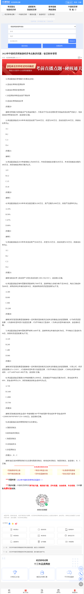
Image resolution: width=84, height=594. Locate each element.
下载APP (69, 2)
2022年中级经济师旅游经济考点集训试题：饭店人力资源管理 (24, 547)
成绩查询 (31, 7)
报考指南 (52, 7)
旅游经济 (42, 14)
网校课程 (52, 10)
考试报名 (11, 7)
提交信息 (25, 46)
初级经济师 (11, 10)
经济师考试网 (15, 2)
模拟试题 (33, 14)
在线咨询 (59, 46)
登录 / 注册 (77, 2)
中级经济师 (72, 7)
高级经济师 (31, 10)
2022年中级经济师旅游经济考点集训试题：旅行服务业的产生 (24, 552)
